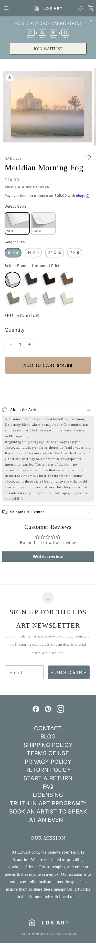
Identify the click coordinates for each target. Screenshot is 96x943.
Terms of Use (48, 753)
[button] (6, 8)
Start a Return (48, 778)
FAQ (48, 786)
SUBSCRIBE (68, 672)
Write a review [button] (48, 556)
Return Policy (48, 769)
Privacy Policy (48, 761)
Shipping (10, 186)
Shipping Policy (48, 745)
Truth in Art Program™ (48, 803)
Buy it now (48, 382)
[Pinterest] (48, 711)
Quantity (15, 330)
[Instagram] (60, 711)
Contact (48, 728)
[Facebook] (36, 711)
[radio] (17, 223)
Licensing (48, 794)
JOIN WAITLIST (48, 49)
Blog (48, 736)
